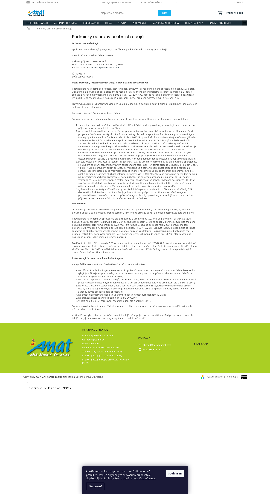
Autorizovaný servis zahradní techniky (102, 351)
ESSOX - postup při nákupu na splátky (102, 355)
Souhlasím (175, 473)
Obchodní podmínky (151, 2)
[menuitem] (37, 23)
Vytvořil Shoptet (215, 376)
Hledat (165, 12)
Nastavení (95, 486)
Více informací (147, 478)
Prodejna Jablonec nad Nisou (117, 2)
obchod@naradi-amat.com (105, 67)
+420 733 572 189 (152, 349)
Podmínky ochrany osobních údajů (100, 347)
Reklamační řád (90, 343)
